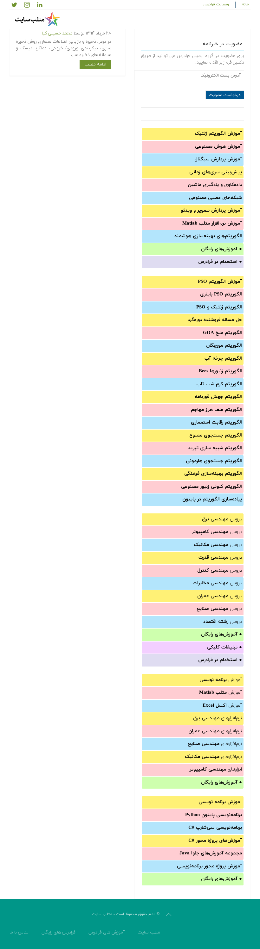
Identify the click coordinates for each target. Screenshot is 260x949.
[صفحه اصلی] (38, 19)
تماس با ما (19, 932)
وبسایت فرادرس (216, 4)
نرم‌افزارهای (217, 718)
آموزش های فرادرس (106, 932)
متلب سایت (149, 932)
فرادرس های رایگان (58, 932)
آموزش (220, 680)
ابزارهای (216, 769)
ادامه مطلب (95, 64)
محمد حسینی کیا (57, 33)
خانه (245, 4)
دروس (222, 519)
